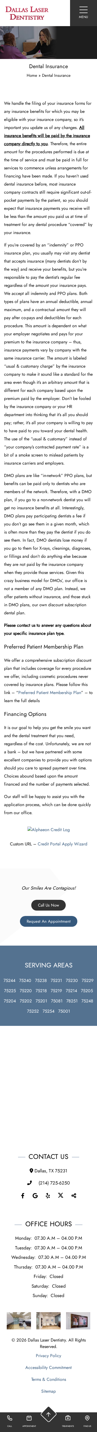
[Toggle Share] (73, 1196)
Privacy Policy (48, 1356)
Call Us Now (48, 905)
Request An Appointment (49, 921)
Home (32, 75)
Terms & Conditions (48, 1379)
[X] (60, 1196)
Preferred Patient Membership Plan (49, 692)
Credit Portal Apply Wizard (62, 844)
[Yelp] (48, 1196)
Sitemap (48, 1391)
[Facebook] (23, 1196)
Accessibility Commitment (48, 1367)
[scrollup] (48, 1414)
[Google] (35, 1196)
